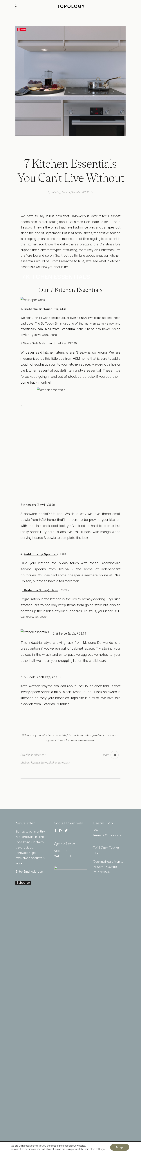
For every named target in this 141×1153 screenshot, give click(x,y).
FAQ (95, 830)
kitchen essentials (59, 762)
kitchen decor (39, 762)
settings (100, 1149)
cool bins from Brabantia (56, 329)
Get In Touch (63, 856)
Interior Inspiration (32, 754)
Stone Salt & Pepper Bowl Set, (45, 343)
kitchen (25, 762)
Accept (120, 1147)
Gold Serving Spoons (39, 554)
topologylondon (60, 192)
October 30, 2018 (82, 192)
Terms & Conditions (107, 835)
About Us (60, 851)
